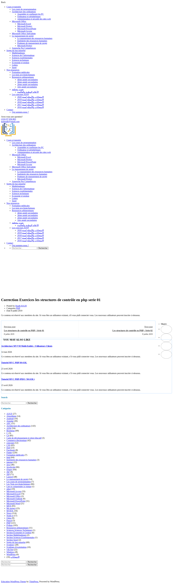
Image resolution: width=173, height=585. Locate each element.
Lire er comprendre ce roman (18, 486)
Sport (14, 67)
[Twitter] (166, 338)
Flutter (9, 452)
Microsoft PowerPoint (26, 29)
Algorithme (11, 416)
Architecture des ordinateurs (24, 12)
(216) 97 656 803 (8, 119)
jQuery (9, 469)
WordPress (11, 554)
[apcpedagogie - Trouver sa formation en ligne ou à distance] (8, 135)
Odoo (8, 518)
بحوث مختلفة (18, 89)
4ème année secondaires (27, 79)
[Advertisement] (86, 277)
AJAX (9, 414)
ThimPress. (34, 581)
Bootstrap (10, 431)
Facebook (10, 450)
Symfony (10, 545)
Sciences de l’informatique (23, 55)
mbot (8, 489)
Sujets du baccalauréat (15, 50)
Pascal (9, 520)
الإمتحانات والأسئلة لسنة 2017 (30, 105)
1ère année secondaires (27, 87)
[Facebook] (166, 329)
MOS (8, 506)
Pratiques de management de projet (32, 43)
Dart (8, 448)
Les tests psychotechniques (23, 75)
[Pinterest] (166, 346)
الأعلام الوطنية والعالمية (28, 92)
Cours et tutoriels (13, 7)
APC (8, 423)
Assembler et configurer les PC (30, 14)
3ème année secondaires (27, 82)
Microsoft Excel (24, 24)
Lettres (15, 65)
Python (9, 525)
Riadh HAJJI (21, 306)
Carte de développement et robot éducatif (23, 438)
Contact (9, 110)
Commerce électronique (16, 440)
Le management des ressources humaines (34, 38)
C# (7, 435)
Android (10, 418)
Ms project (11, 508)
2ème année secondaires (27, 84)
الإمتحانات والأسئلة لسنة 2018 (30, 102)
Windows (10, 552)
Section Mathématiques (16, 535)
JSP (8, 474)
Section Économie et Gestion (18, 532)
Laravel (9, 477)
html (8, 457)
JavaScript (10, 467)
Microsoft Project (24, 26)
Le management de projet (23, 36)
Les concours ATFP (20, 94)
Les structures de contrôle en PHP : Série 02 (132, 330)
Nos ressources (12, 70)
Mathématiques (18, 53)
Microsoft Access (24, 31)
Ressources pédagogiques (23, 77)
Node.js (9, 515)
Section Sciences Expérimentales (20, 537)
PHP (18, 308)
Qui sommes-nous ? (20, 112)
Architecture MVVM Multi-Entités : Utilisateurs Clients (26, 346)
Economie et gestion (20, 62)
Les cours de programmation (24, 9)
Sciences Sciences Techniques (19, 530)
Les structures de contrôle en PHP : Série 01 (24, 330)
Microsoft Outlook (14, 498)
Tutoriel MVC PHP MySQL (14, 362)
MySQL (10, 511)
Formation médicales (21, 72)
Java (8, 465)
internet (9, 462)
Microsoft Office (19, 21)
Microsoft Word (13, 503)
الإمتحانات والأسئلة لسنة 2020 (30, 97)
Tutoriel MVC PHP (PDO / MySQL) (18, 379)
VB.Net (9, 549)
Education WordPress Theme (13, 581)
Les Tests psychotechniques (18, 484)
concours (10, 443)
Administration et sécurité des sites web (34, 19)
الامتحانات (15, 557)
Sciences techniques (20, 60)
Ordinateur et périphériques (29, 16)
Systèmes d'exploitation (16, 547)
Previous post (9, 327)
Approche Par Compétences (24, 48)
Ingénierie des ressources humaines (32, 41)
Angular (10, 421)
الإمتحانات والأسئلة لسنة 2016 (30, 107)
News (8, 513)
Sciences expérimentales (22, 58)
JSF (8, 472)
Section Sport (12, 540)
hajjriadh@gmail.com (10, 121)
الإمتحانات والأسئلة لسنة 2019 (30, 99)
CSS (8, 445)
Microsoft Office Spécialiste (24, 33)
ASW (8, 428)
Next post (148, 327)
